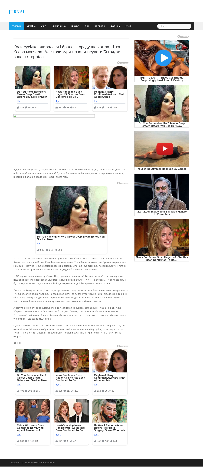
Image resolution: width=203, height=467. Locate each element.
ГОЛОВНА (16, 26)
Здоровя (100, 26)
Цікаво (75, 26)
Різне (128, 26)
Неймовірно (59, 26)
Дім (87, 26)
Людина (115, 26)
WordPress (16, 462)
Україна (31, 26)
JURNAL (17, 11)
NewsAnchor (37, 462)
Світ (43, 26)
